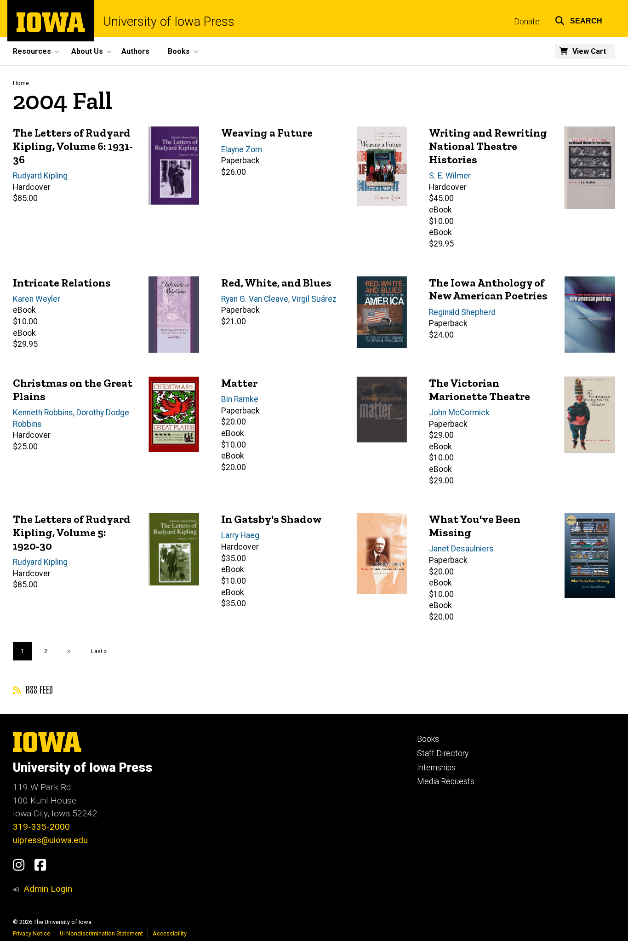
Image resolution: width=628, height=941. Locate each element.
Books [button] (179, 51)
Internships (436, 767)
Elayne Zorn (241, 149)
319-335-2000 (41, 826)
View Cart (589, 51)
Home (21, 83)
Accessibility (170, 933)
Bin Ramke (239, 399)
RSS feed (38, 689)
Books (428, 739)
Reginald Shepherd (462, 312)
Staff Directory (442, 753)
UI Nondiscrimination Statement (101, 933)
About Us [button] (87, 51)
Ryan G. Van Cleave (254, 299)
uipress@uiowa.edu (50, 840)
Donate (527, 21)
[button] (578, 19)
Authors (135, 51)
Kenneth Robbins (43, 412)
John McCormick (459, 412)
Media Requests (445, 781)
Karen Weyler (36, 299)
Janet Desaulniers (461, 548)
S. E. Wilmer (450, 175)
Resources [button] (32, 51)
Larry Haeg (240, 535)
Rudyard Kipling (40, 175)
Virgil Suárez (314, 299)
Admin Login (47, 889)
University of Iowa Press (168, 22)
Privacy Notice (31, 933)
